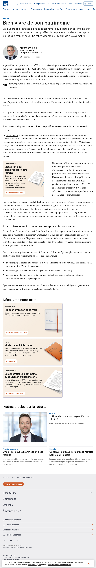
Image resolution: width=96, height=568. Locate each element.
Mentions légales (9, 555)
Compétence (39, 3)
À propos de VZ (12, 511)
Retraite (6, 9)
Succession (36, 9)
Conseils (8, 504)
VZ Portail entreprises (15, 535)
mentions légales (34, 565)
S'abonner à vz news (12, 519)
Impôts (60, 9)
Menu (89, 3)
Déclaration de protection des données (16, 557)
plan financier (84, 102)
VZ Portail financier (56, 3)
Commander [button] (11, 361)
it (18, 540)
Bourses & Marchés (73, 4)
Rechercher (16, 3)
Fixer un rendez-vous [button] (13, 484)
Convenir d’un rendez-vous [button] (17, 333)
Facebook (20, 548)
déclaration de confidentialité (59, 565)
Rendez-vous (25, 3)
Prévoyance (71, 9)
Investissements (20, 9)
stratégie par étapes (18, 262)
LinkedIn (13, 548)
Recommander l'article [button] (31, 57)
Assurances (84, 9)
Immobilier (49, 9)
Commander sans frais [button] (15, 193)
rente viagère (12, 134)
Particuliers (9, 492)
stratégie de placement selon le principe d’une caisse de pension (40, 270)
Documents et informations (12, 560)
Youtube (6, 548)
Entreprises (9, 498)
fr (11, 540)
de (4, 540)
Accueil (6, 477)
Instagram (28, 548)
